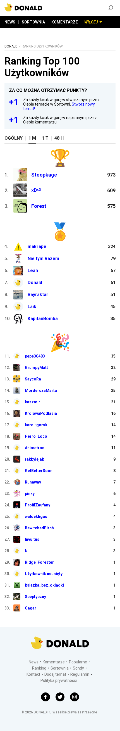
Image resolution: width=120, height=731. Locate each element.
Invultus (32, 539)
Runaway (33, 482)
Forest (38, 206)
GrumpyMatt (36, 367)
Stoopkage (44, 175)
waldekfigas (36, 516)
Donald (35, 282)
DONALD (11, 46)
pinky (30, 493)
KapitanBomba (43, 318)
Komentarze (54, 662)
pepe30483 (35, 356)
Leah (33, 270)
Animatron (34, 448)
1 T (45, 138)
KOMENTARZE (64, 22)
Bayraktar (38, 294)
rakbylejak (34, 459)
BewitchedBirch (39, 528)
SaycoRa (33, 379)
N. (27, 551)
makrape (37, 246)
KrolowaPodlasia (41, 413)
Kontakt (33, 674)
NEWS (9, 22)
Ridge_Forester (39, 562)
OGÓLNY (13, 138)
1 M (32, 138)
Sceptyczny (35, 596)
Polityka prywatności (58, 680)
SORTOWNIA (33, 22)
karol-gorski (37, 425)
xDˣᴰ (36, 190)
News (34, 662)
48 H (59, 138)
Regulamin (79, 674)
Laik (32, 306)
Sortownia (60, 668)
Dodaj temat (55, 674)
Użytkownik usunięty (44, 574)
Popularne (78, 662)
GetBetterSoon (38, 470)
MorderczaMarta (41, 390)
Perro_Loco (36, 436)
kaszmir (32, 402)
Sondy (78, 668)
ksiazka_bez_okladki (44, 585)
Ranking (39, 668)
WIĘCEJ (91, 22)
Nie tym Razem (43, 258)
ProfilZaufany (37, 505)
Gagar (30, 608)
